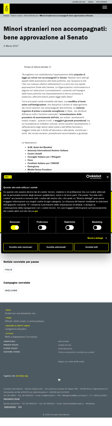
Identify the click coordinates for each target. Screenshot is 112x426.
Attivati (9, 333)
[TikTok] (96, 365)
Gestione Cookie (12, 351)
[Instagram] (79, 365)
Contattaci (9, 341)
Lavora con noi (78, 2)
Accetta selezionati (56, 247)
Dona (8, 310)
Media (90, 2)
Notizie (6, 15)
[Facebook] (61, 365)
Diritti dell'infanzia (31, 15)
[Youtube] (73, 365)
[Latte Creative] (65, 380)
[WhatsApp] (90, 365)
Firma (8, 318)
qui (36, 211)
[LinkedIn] (84, 365)
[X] (67, 365)
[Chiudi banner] (108, 177)
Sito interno (101, 2)
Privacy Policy (11, 344)
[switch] (42, 227)
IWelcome (11, 290)
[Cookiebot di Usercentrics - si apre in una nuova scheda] (88, 177)
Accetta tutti (91, 247)
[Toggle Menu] (104, 7)
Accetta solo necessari (20, 247)
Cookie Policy (11, 348)
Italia (8, 269)
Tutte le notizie (16, 15)
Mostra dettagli (95, 238)
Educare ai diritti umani (17, 325)
